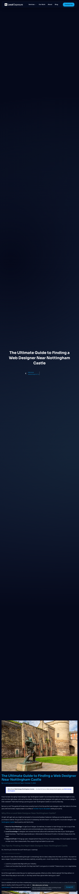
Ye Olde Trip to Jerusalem (41, 809)
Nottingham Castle (8, 822)
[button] (35, 4)
